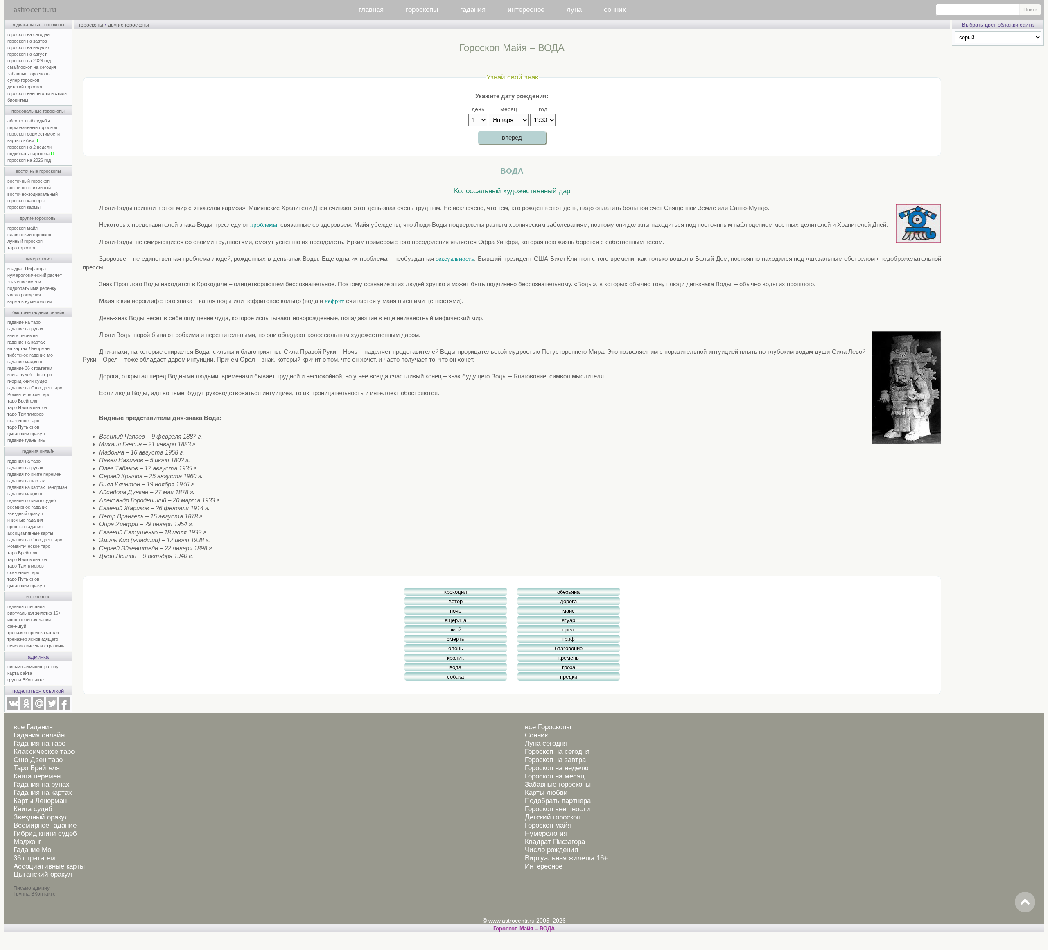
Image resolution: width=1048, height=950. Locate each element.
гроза (568, 667)
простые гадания (25, 526)
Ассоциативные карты (49, 866)
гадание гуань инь (26, 440)
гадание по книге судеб (31, 500)
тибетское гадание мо (30, 355)
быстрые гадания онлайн (38, 312)
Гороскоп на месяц (555, 776)
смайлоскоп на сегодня (31, 67)
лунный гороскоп (25, 241)
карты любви (22, 140)
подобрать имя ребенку (31, 288)
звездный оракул (25, 513)
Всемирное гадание (45, 825)
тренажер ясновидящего (32, 639)
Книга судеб (33, 809)
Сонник (536, 735)
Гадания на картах (43, 792)
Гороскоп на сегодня (557, 751)
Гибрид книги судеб (45, 833)
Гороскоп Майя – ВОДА (524, 928)
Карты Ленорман (40, 801)
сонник (615, 10)
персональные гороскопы (38, 111)
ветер (456, 601)
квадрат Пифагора (26, 268)
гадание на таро (24, 322)
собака (455, 677)
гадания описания (26, 606)
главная (371, 10)
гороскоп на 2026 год (29, 60)
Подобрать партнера (558, 801)
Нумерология (546, 833)
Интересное (543, 866)
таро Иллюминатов (27, 407)
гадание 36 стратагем (29, 368)
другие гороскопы (38, 218)
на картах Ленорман (28, 348)
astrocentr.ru (35, 9)
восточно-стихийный (29, 187)
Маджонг (27, 842)
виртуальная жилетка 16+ (34, 613)
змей (455, 630)
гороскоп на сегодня (28, 34)
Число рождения (551, 850)
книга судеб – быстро (29, 374)
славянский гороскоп (29, 234)
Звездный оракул (41, 817)
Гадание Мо (32, 850)
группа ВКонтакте (25, 679)
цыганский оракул (26, 433)
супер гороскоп (23, 80)
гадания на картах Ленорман (38, 487)
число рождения (24, 294)
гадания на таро (24, 461)
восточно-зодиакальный (32, 194)
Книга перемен (37, 776)
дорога (568, 601)
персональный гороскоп (32, 127)
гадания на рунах (25, 467)
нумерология (38, 258)
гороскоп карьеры (26, 200)
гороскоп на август (27, 54)
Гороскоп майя (548, 825)
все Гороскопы (548, 727)
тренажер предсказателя (33, 632)
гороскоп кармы (24, 207)
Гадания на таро (40, 743)
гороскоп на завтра (27, 40)
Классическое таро (44, 751)
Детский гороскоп (552, 817)
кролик (455, 658)
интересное (526, 10)
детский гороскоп (25, 86)
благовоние (569, 648)
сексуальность (455, 259)
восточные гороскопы (38, 171)
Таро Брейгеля (37, 768)
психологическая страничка (36, 645)
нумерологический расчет (34, 275)
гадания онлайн (38, 451)
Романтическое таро (28, 394)
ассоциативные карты (30, 533)
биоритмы (17, 99)
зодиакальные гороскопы (38, 24)
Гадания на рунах (42, 784)
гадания (473, 10)
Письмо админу (32, 888)
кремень (568, 658)
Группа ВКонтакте (35, 894)
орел (568, 630)
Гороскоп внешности (557, 809)
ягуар (568, 620)
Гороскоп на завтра (555, 760)
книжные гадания (25, 520)
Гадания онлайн (39, 735)
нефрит (334, 301)
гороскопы (422, 10)
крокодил (455, 592)
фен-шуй (16, 626)
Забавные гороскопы (558, 784)
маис (568, 611)
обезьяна (568, 592)
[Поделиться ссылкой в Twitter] (51, 708)
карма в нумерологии (29, 301)
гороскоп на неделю (28, 47)
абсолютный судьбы (28, 120)
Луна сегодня (546, 743)
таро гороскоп (21, 247)
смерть (455, 639)
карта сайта (19, 673)
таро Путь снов (23, 427)
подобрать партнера (30, 153)
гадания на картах (26, 480)
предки (568, 677)
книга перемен (22, 335)
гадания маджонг (25, 493)
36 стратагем (34, 858)
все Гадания (33, 727)
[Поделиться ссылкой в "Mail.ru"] (38, 708)
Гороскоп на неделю (557, 768)
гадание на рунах (25, 328)
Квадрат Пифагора (555, 842)
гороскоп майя (22, 228)
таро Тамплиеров (25, 414)
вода (455, 667)
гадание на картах (26, 341)
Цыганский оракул (43, 874)
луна (574, 10)
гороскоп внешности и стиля (37, 93)
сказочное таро (23, 420)
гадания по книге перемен (34, 474)
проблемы (263, 225)
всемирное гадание (27, 506)
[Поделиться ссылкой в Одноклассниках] (25, 708)
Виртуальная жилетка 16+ (566, 858)
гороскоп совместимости (33, 133)
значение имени (24, 281)
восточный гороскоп (28, 181)
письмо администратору (33, 666)
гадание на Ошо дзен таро (34, 387)
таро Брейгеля (22, 400)
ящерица (455, 620)
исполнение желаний (29, 619)
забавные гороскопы (28, 73)
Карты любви (546, 792)
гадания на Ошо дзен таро (34, 539)
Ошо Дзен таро (38, 760)
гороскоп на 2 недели (29, 147)
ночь (455, 611)
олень (455, 648)
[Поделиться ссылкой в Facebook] (64, 708)
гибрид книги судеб (27, 381)
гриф (568, 639)
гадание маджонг (25, 361)
